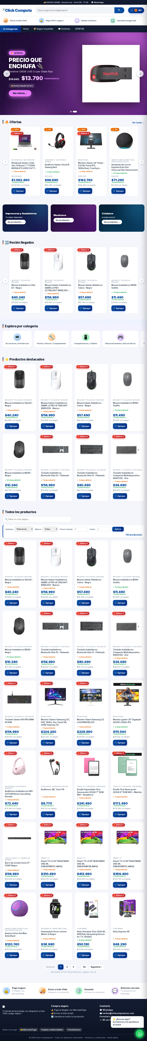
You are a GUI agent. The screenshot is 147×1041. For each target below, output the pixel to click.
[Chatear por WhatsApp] (139, 1033)
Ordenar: (9, 529)
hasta (92, 529)
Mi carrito (107, 1020)
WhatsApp (108, 1010)
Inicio (26, 29)
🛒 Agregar (18, 191)
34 (84, 967)
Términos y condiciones (95, 1038)
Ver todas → (138, 122)
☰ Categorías (10, 29)
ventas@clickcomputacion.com (118, 1013)
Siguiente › (96, 967)
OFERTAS (79, 29)
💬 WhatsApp (97, 2)
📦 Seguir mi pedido (43, 29)
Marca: (38, 529)
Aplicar (118, 529)
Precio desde (66, 529)
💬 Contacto (64, 29)
